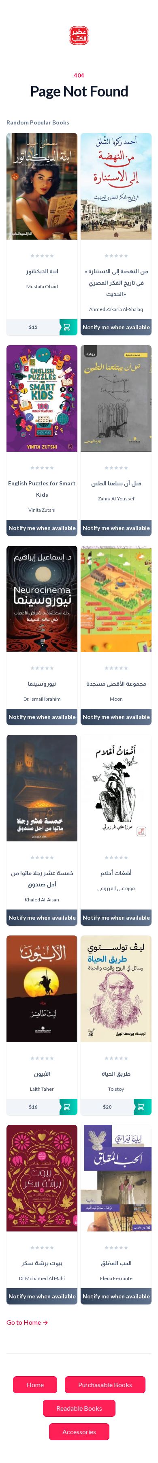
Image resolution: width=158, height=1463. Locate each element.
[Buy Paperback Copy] (41, 327)
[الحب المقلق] (116, 1178)
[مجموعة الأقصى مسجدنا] (116, 599)
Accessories (79, 1431)
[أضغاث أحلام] (116, 788)
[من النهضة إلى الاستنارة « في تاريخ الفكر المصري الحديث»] (116, 186)
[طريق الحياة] (116, 988)
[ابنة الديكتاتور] (41, 186)
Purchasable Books (105, 1384)
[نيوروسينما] (41, 599)
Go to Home (27, 1322)
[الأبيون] (41, 988)
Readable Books (79, 1408)
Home (35, 1384)
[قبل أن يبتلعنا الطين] (116, 398)
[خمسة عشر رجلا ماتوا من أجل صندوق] (41, 788)
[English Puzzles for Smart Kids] (41, 398)
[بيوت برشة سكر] (41, 1178)
